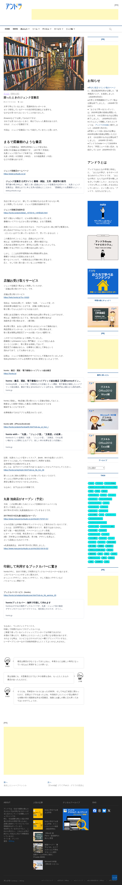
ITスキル (46, 29)
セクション (93, 511)
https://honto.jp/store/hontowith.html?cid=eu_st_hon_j (26, 427)
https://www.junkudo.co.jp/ (15, 173)
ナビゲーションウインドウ (98, 522)
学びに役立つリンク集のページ (102, 87)
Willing (11, 841)
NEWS (15, 29)
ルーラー (101, 542)
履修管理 (92, 554)
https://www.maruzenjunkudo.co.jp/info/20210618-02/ (26, 548)
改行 (100, 554)
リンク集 (69, 29)
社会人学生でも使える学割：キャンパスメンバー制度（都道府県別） (51, 825)
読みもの (24, 29)
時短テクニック (94, 558)
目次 (107, 561)
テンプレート (111, 514)
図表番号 (109, 546)
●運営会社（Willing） (63, 880)
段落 (91, 561)
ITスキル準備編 (110, 483)
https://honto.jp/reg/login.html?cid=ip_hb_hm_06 (24, 470)
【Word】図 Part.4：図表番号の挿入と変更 (52, 835)
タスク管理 (93, 514)
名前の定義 (111, 542)
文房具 (114, 554)
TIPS (97, 491)
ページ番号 (93, 538)
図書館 (101, 546)
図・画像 (92, 546)
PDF (91, 491)
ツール (35, 29)
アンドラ (7, 880)
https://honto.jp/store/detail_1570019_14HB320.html (26, 212)
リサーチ (103, 538)
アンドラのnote (101, 124)
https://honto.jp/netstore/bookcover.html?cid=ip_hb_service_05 (30, 595)
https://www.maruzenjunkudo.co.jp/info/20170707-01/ (26, 518)
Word (104, 491)
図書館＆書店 (15, 93)
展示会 (110, 550)
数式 (107, 554)
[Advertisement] (75, 14)
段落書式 (99, 561)
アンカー (112, 495)
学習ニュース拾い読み (97, 550)
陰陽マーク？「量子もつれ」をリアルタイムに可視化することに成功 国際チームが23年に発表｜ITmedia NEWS (45, 850)
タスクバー (103, 511)
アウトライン (94, 495)
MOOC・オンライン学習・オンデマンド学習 (103, 487)
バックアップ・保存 (107, 526)
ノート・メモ (94, 526)
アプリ (104, 495)
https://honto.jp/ (10, 373)
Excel (91, 483)
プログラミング (94, 534)
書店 (21, 102)
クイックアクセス (105, 499)
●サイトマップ (78, 880)
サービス (57, 29)
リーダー (92, 542)
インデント (93, 499)
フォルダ (103, 530)
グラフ (106, 503)
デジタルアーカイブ (96, 518)
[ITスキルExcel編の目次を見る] (103, 434)
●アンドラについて (47, 880)
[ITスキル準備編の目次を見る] (103, 307)
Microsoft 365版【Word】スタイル (52, 862)
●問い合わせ (113, 880)
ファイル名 (93, 530)
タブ (101, 514)
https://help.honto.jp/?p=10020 (16, 297)
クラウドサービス (95, 503)
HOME (7, 29)
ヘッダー (105, 534)
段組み (111, 558)
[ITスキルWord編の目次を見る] (103, 382)
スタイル (104, 507)
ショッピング (94, 507)
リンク (111, 538)
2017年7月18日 (10, 102)
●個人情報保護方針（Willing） (96, 880)
